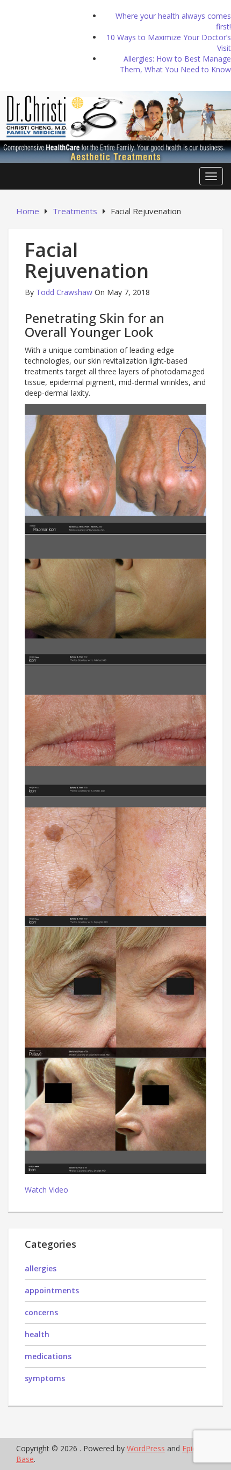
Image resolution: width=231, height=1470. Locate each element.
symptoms (45, 1378)
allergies (40, 1268)
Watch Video (46, 1190)
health (37, 1334)
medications (48, 1356)
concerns (41, 1312)
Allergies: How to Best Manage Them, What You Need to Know (175, 64)
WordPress (146, 1448)
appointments (52, 1290)
